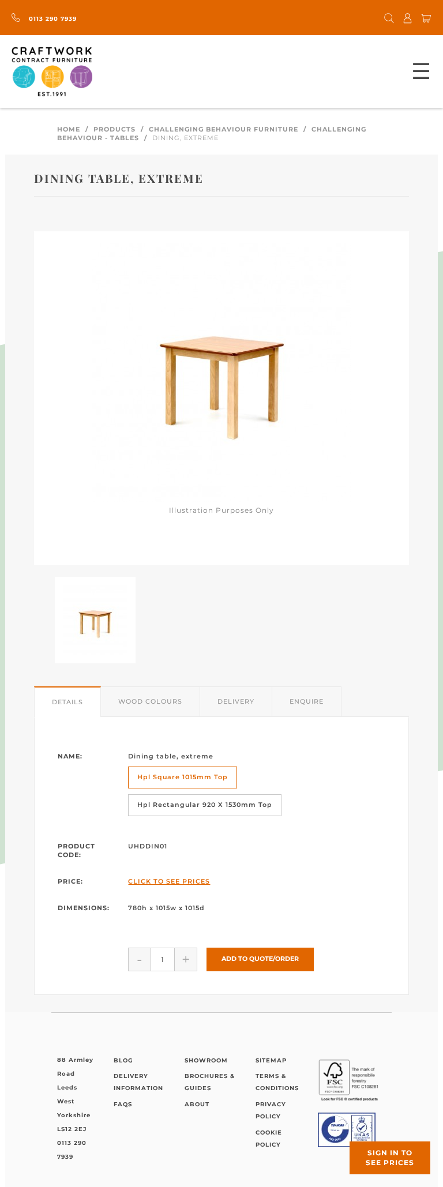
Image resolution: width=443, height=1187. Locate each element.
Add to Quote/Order (260, 959)
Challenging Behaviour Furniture (223, 129)
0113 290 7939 (52, 18)
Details (67, 702)
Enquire (307, 701)
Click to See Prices (169, 881)
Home (68, 129)
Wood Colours (150, 701)
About (197, 1104)
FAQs (123, 1104)
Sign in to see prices (390, 1157)
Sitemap (271, 1060)
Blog (123, 1060)
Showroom (206, 1060)
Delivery (235, 701)
